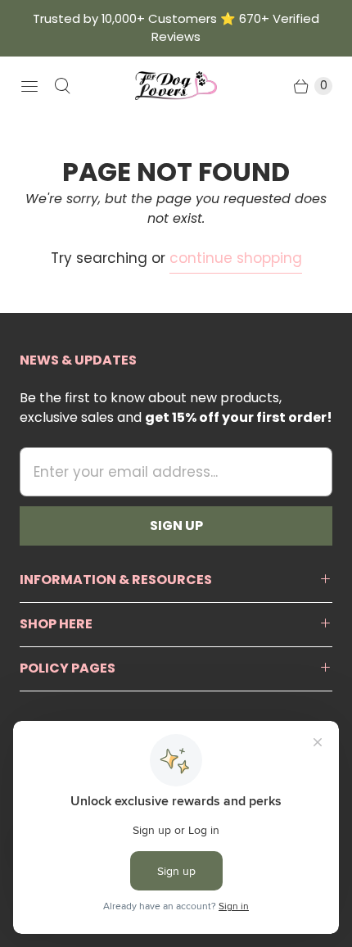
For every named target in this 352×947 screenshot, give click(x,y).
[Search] (62, 86)
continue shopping (235, 258)
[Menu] (29, 86)
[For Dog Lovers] (176, 85)
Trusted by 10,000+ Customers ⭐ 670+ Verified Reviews (176, 27)
